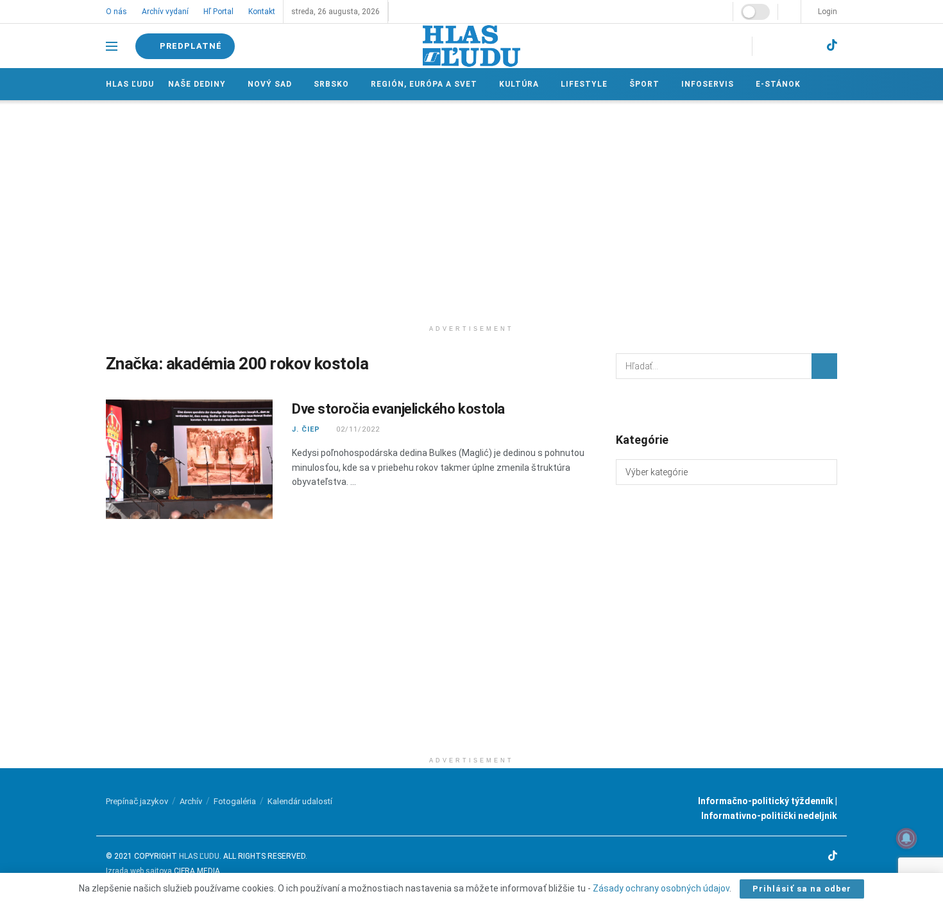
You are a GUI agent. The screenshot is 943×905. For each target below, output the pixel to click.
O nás (116, 11)
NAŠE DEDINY (197, 84)
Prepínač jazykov (137, 801)
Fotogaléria (235, 801)
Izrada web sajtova (139, 870)
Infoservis (707, 84)
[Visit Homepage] (471, 46)
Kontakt (261, 11)
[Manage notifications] (906, 838)
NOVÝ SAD (270, 84)
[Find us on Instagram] (787, 46)
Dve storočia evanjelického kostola (398, 409)
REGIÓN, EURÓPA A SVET (424, 84)
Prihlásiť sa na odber (801, 888)
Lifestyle (584, 84)
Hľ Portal (218, 11)
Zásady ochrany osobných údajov (661, 888)
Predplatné (189, 46)
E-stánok (778, 84)
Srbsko (331, 84)
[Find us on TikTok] (832, 45)
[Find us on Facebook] (765, 46)
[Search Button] (824, 366)
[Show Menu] (111, 46)
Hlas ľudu (130, 84)
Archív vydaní (165, 11)
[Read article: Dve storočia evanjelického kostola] (189, 459)
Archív (191, 801)
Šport (644, 84)
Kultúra (519, 84)
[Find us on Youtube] (809, 46)
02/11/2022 (357, 429)
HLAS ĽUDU (199, 856)
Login (826, 11)
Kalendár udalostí (300, 801)
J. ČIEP (306, 429)
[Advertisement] (471, 209)
